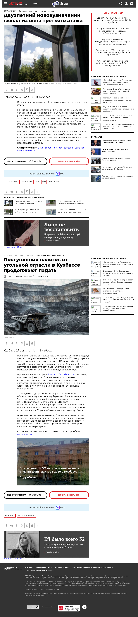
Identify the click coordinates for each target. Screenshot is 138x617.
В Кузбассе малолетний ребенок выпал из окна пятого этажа (72, 211)
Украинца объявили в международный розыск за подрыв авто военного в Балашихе (112, 41)
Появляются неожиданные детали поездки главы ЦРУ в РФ (116, 141)
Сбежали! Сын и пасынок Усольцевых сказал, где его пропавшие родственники (118, 308)
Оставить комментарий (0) (69, 161)
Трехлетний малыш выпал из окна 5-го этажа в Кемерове (29, 202)
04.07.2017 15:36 (10, 11)
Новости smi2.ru (13, 247)
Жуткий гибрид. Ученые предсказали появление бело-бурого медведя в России (118, 282)
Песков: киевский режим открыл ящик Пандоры (116, 150)
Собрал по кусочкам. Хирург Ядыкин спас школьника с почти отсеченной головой (118, 300)
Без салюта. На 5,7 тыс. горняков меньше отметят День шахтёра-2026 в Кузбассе (113, 20)
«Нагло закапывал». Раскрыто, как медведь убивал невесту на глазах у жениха (118, 264)
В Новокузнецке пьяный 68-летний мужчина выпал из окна (71, 202)
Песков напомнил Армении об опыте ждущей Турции (117, 177)
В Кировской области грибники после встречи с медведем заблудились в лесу (113, 31)
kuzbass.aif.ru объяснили (61, 374)
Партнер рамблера (48, 607)
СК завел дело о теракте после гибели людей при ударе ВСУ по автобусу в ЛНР (112, 63)
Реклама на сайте (44, 567)
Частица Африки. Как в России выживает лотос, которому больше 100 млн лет (117, 100)
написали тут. (25, 434)
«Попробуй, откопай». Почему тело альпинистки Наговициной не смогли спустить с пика (117, 82)
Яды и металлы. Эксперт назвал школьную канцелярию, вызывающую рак (116, 291)
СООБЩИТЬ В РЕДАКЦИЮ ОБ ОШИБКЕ (39, 570)
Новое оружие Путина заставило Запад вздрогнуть (116, 159)
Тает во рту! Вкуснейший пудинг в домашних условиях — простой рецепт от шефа (117, 91)
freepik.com (9, 337)
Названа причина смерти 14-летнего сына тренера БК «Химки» (117, 168)
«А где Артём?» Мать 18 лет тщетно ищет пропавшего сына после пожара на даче (117, 118)
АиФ (75, 83)
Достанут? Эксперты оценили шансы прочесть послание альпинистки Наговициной (118, 126)
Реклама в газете (62, 567)
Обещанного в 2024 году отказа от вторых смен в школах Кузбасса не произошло (112, 52)
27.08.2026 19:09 (10, 255)
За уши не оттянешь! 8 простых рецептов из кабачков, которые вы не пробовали (118, 109)
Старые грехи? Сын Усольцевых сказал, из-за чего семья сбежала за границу (118, 273)
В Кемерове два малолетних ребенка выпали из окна (27, 211)
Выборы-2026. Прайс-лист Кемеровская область (93, 567)
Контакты (29, 567)
